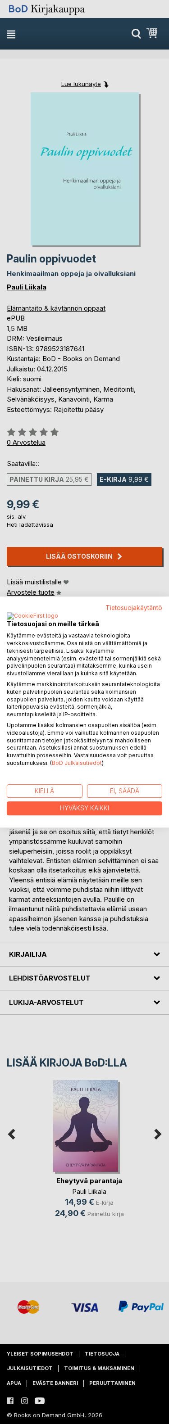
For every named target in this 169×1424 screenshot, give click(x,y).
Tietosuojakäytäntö (133, 607)
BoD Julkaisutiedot (77, 762)
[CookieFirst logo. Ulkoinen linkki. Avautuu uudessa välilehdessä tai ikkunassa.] (32, 616)
